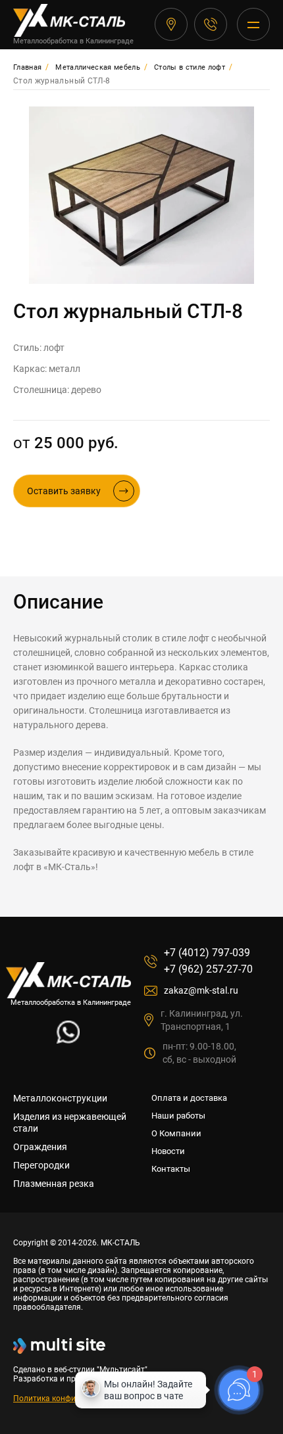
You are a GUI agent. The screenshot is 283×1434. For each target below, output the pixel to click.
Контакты (170, 1169)
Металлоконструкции (60, 1098)
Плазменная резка (53, 1183)
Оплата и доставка (189, 1098)
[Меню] (253, 24)
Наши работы (178, 1116)
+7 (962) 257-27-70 (208, 969)
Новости (168, 1151)
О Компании (176, 1133)
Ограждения (40, 1147)
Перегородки (41, 1165)
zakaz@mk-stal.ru (201, 990)
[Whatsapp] (68, 1040)
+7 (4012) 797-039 (210, 24)
